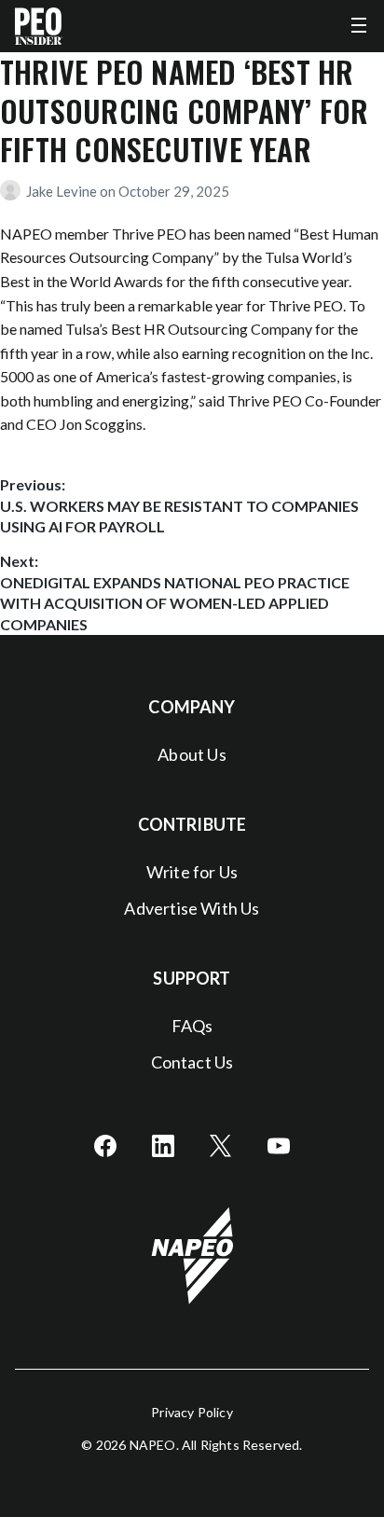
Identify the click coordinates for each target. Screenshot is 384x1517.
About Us (192, 754)
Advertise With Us (191, 908)
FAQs (192, 1025)
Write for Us (192, 872)
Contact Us (192, 1062)
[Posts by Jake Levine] (13, 191)
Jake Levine (63, 191)
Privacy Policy (192, 1412)
